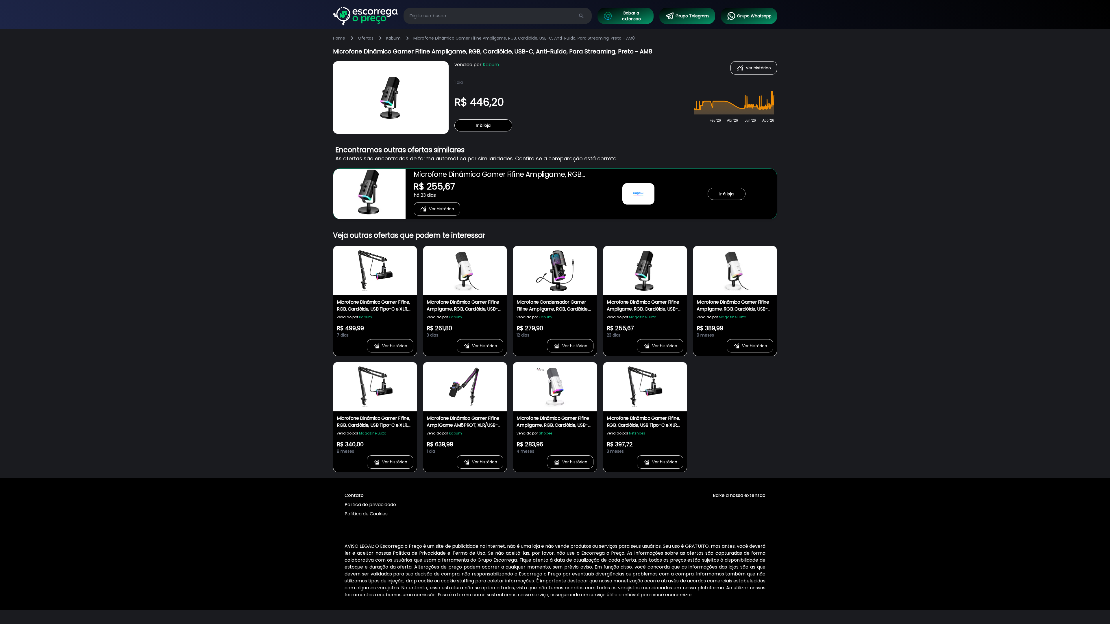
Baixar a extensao (631, 16)
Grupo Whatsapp (754, 16)
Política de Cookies (366, 513)
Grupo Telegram (692, 16)
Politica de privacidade (370, 504)
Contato (354, 495)
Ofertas (365, 38)
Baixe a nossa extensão (739, 495)
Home (339, 38)
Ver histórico (758, 68)
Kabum (393, 38)
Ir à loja (483, 125)
